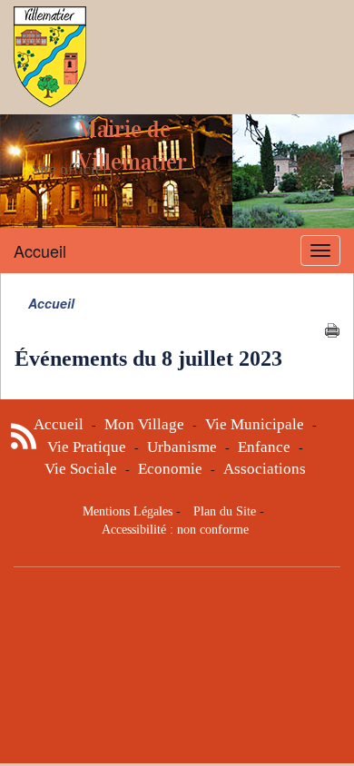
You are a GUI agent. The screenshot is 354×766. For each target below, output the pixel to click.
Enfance (264, 447)
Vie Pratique (86, 447)
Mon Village (144, 424)
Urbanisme (182, 447)
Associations (264, 468)
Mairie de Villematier (132, 145)
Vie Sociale (80, 468)
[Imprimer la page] (332, 328)
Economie (170, 468)
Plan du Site (224, 511)
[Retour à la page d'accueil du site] (50, 56)
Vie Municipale (254, 424)
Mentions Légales (127, 511)
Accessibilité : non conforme (175, 529)
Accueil (40, 250)
